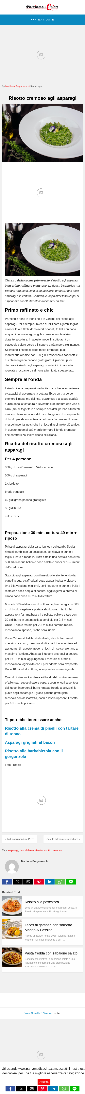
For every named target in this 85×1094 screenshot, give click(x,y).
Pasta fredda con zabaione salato (51, 953)
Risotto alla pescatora (42, 902)
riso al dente (27, 850)
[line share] (71, 883)
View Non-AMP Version (38, 1013)
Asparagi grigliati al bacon (30, 742)
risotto (38, 850)
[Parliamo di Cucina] (42, 9)
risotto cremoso (53, 850)
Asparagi (13, 850)
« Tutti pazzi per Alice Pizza (19, 839)
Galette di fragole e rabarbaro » (63, 839)
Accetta (44, 1081)
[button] (42, 20)
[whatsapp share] (60, 883)
